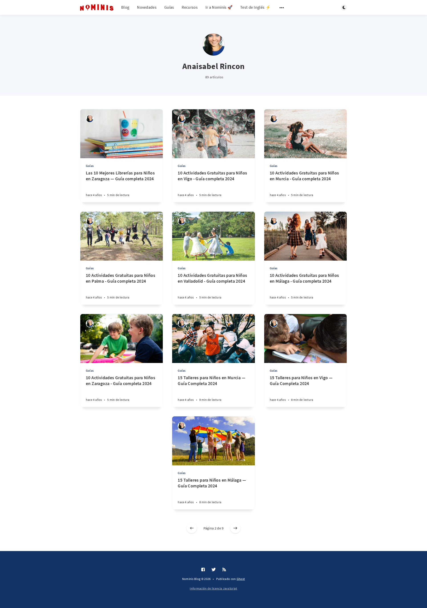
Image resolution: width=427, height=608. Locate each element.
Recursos (189, 7)
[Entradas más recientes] (192, 528)
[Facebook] (203, 570)
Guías (169, 7)
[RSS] (224, 570)
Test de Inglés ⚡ (255, 7)
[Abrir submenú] (281, 7)
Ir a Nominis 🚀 (218, 7)
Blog (125, 7)
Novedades (147, 7)
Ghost (241, 579)
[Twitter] (213, 570)
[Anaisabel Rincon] (90, 119)
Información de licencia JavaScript (213, 588)
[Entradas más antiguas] (235, 528)
